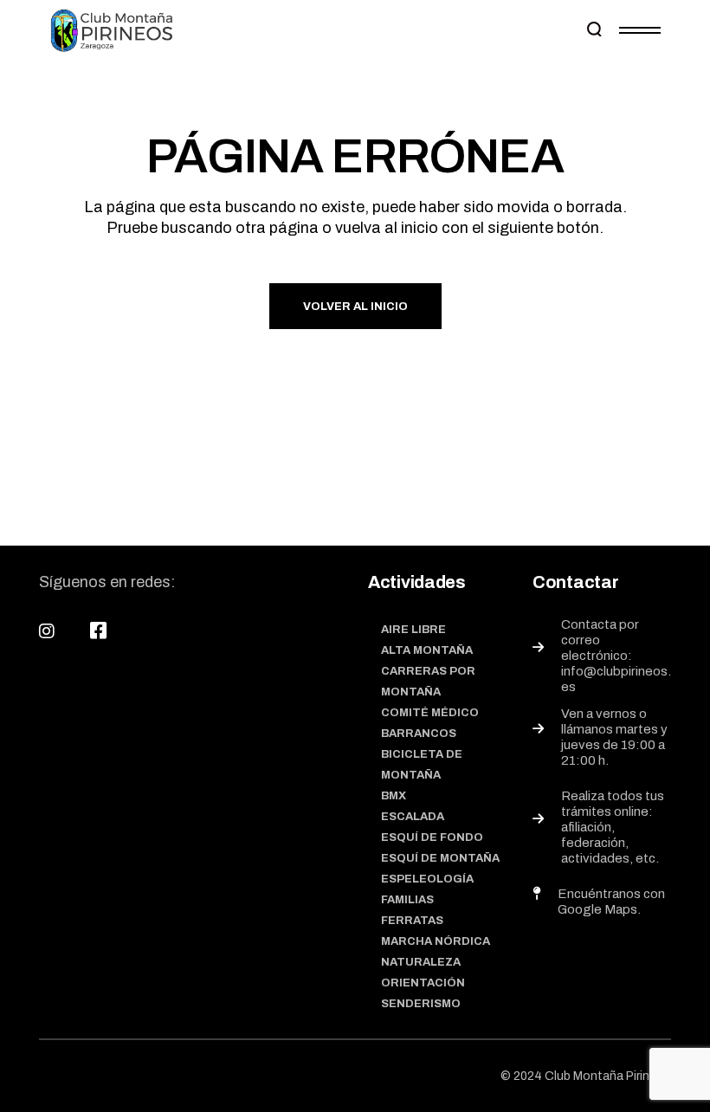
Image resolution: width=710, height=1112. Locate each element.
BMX (393, 796)
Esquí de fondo (432, 837)
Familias (407, 900)
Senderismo (421, 1004)
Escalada (412, 817)
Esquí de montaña (440, 858)
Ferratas (412, 921)
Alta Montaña (427, 650)
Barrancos (418, 733)
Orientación (423, 983)
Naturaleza (421, 962)
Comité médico (430, 713)
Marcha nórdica (435, 941)
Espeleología (427, 879)
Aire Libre (413, 630)
